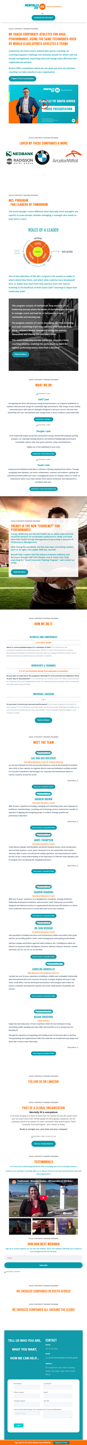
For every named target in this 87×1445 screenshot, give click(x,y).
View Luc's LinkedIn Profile (43, 787)
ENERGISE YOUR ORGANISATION (43, 489)
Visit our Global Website (43, 1144)
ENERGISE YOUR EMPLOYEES (43, 454)
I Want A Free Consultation (22, 78)
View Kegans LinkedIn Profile (43, 1053)
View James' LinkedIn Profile (43, 871)
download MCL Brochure (43, 18)
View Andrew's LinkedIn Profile (43, 828)
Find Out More (21, 354)
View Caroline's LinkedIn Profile (43, 996)
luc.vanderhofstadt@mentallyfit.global (62, 1358)
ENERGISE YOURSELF (43, 419)
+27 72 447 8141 (51, 1349)
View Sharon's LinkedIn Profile (43, 916)
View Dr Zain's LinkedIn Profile (43, 957)
